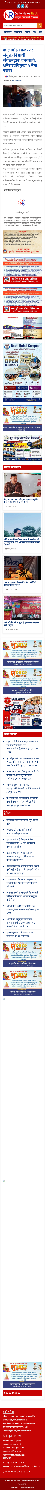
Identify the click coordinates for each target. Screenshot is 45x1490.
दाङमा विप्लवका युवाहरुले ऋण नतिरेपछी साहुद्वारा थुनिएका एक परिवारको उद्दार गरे (20, 856)
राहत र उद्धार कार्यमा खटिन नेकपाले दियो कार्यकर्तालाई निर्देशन (20, 584)
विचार (27, 32)
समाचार (8, 32)
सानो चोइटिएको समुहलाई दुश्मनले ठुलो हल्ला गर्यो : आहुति (21, 624)
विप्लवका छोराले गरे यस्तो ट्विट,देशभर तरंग (22, 822)
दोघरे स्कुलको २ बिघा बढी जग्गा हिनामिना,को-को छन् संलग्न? (19, 934)
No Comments (17, 80)
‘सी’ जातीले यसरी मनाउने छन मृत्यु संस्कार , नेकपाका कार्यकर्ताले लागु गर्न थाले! (22, 909)
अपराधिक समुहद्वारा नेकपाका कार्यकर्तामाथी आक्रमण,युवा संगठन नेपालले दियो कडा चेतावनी (21, 923)
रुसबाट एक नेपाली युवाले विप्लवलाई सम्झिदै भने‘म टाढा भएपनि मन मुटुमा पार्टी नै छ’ (22, 896)
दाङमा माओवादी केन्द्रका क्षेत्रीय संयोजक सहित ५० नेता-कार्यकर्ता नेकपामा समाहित (20, 843)
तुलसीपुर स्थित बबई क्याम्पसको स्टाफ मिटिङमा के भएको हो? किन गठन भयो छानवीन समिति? (22, 762)
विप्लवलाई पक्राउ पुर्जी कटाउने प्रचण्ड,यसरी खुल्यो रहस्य (19, 832)
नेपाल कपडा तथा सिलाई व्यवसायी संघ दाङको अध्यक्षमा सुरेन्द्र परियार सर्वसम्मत (22, 775)
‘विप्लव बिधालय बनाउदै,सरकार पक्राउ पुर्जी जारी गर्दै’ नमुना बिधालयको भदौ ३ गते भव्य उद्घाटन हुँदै (22, 869)
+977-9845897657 (13, 2)
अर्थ (34, 32)
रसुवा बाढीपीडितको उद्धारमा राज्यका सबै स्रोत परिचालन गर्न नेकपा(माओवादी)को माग (22, 745)
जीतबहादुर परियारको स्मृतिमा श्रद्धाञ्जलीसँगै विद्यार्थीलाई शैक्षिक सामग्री (23, 787)
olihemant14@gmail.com (31, 2)
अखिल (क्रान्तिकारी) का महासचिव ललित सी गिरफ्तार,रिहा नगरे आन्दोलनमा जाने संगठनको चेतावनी (22, 542)
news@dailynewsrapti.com (18, 1431)
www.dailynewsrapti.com (15, 1420)
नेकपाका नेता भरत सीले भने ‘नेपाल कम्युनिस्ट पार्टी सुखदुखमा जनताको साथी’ (21, 501)
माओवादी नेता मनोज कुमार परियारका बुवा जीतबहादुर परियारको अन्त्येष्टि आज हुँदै (22, 801)
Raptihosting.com (27, 1487)
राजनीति (18, 32)
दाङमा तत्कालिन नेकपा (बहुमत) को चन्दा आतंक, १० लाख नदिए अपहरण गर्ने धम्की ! (21, 883)
